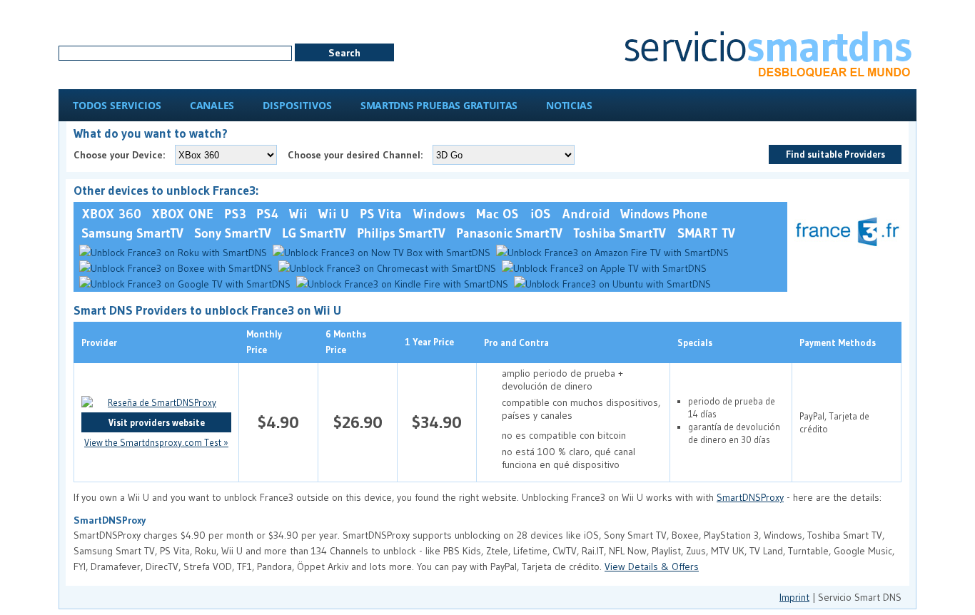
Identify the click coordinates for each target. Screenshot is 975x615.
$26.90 (358, 422)
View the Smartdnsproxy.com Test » (156, 442)
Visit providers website (156, 422)
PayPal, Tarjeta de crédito (834, 422)
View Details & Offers (652, 566)
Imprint (794, 597)
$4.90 (278, 422)
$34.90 (437, 422)
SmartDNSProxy (750, 497)
